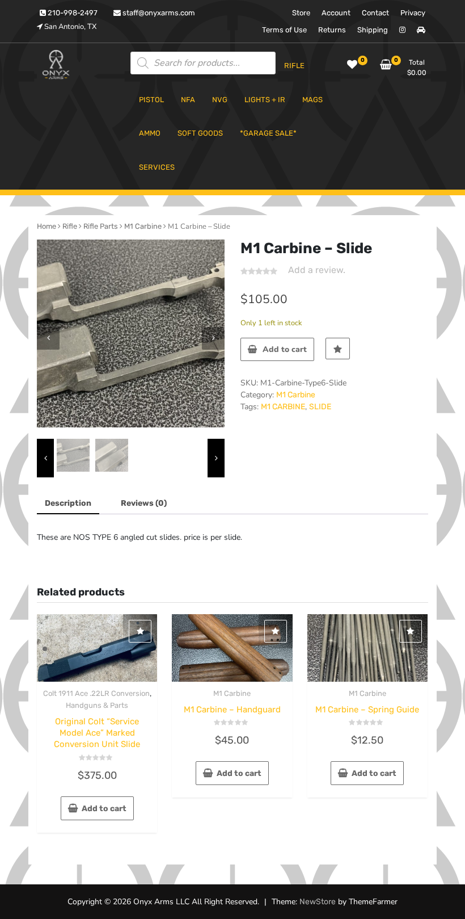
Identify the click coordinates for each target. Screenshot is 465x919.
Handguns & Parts (97, 705)
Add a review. (316, 270)
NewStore (317, 902)
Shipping (372, 30)
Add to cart (285, 349)
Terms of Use (284, 30)
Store (301, 13)
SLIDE (320, 407)
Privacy (412, 13)
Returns (332, 30)
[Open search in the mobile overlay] (203, 63)
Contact (375, 13)
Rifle (69, 226)
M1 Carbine (143, 226)
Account (336, 13)
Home (46, 226)
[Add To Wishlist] (337, 348)
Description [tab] (68, 503)
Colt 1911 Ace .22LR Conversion (96, 693)
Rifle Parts (100, 226)
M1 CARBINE (283, 407)
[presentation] (48, 338)
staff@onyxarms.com (158, 13)
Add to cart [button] (104, 808)
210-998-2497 (72, 13)
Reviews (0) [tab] (144, 503)
